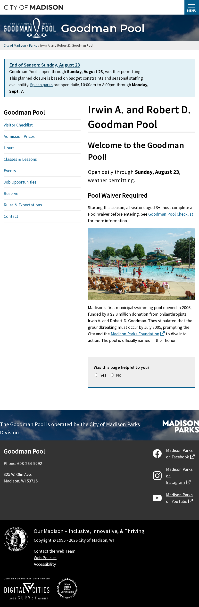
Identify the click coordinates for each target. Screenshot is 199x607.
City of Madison (15, 45)
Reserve (11, 193)
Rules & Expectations (23, 205)
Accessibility (45, 564)
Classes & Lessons (20, 159)
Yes (103, 375)
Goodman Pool (103, 28)
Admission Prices (19, 136)
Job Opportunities (20, 182)
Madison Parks (138, 334)
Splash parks (41, 84)
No (118, 375)
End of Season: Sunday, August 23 (44, 65)
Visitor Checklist (18, 125)
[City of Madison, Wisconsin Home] (16, 540)
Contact (11, 216)
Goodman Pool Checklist (170, 214)
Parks (33, 45)
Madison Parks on (180, 453)
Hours (9, 148)
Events (10, 170)
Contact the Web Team (54, 551)
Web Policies (45, 557)
